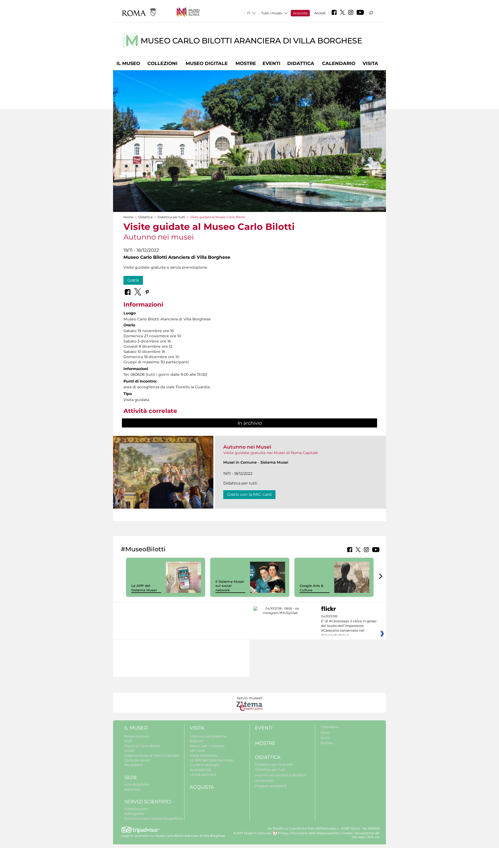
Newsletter (133, 765)
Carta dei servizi (137, 760)
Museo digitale (207, 63)
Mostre (245, 63)
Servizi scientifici (147, 801)
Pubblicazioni (136, 809)
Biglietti (196, 741)
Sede (130, 777)
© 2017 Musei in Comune (252, 833)
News (325, 732)
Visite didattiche (204, 755)
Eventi (271, 63)
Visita (370, 63)
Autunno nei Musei (247, 447)
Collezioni (162, 63)
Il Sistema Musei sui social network (229, 585)
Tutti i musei (271, 13)
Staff (128, 741)
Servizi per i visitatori (207, 746)
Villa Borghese (136, 784)
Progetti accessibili (271, 786)
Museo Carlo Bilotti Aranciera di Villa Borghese (251, 41)
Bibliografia (134, 813)
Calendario (338, 63)
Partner (326, 743)
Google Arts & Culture (311, 588)
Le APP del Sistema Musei (144, 588)
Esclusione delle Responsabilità (315, 833)
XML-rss (373, 837)
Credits (347, 833)
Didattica (300, 63)
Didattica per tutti (171, 217)
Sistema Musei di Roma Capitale (151, 755)
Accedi (320, 13)
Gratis (133, 280)
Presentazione (136, 736)
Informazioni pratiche (208, 736)
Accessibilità (200, 770)
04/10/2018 (348, 625)
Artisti (129, 750)
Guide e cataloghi (205, 765)
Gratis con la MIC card (249, 494)
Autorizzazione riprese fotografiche (153, 818)
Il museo (128, 63)
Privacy (283, 833)
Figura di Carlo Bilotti (142, 746)
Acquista (300, 13)
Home (128, 217)
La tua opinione (203, 774)
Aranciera (132, 789)
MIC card (197, 750)
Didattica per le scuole (274, 764)
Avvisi (325, 738)
